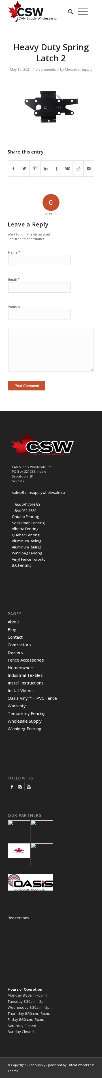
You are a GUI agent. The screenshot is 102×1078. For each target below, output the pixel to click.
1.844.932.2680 (24, 510)
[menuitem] (71, 11)
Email (14, 279)
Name (14, 252)
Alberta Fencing (25, 528)
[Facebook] (12, 786)
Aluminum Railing (26, 540)
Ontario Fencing (25, 516)
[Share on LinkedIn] (46, 168)
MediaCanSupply (78, 69)
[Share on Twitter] (24, 168)
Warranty (17, 705)
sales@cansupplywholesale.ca (38, 492)
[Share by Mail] (89, 168)
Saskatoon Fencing (28, 522)
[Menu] (83, 11)
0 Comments (45, 69)
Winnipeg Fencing (27, 553)
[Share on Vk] (67, 168)
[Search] (71, 11)
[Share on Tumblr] (56, 168)
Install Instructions (26, 683)
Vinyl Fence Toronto (29, 559)
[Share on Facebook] (13, 168)
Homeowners (21, 667)
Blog (12, 629)
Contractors (19, 644)
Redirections (18, 917)
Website (14, 306)
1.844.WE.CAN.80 (26, 504)
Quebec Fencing (25, 534)
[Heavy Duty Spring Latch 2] (50, 134)
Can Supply (37, 1065)
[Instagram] (20, 786)
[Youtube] (29, 786)
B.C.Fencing (21, 565)
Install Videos (21, 690)
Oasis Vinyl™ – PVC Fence (32, 698)
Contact (15, 637)
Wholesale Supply (25, 721)
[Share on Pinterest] (35, 168)
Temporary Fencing (27, 713)
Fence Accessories (26, 660)
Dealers (15, 652)
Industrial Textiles (25, 675)
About (13, 622)
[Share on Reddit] (78, 168)
